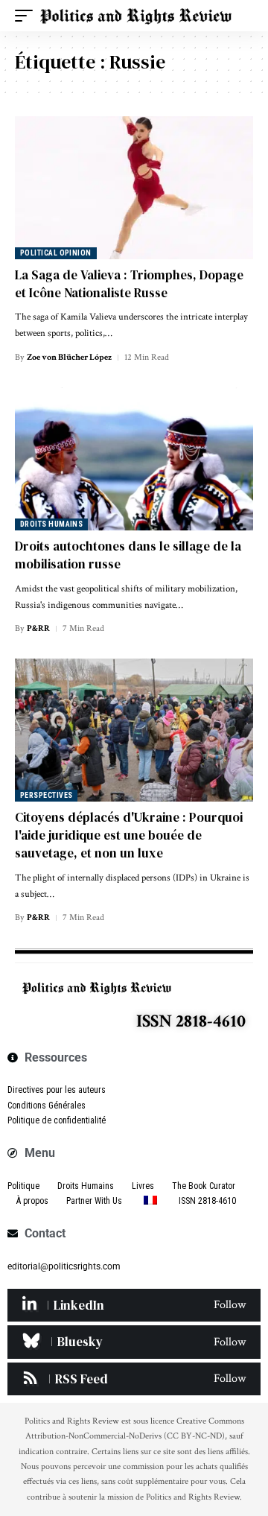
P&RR (38, 628)
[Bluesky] (134, 1341)
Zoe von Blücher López (69, 357)
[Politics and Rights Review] (136, 15)
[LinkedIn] (134, 1305)
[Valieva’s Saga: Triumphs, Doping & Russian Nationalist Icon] (134, 187)
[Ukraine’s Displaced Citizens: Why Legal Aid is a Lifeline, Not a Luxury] (134, 730)
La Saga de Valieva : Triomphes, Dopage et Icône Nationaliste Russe (129, 284)
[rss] (134, 1379)
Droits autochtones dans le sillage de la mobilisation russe (128, 555)
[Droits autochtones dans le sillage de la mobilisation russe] (134, 458)
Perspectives (46, 795)
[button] (27, 15)
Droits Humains (51, 524)
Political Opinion (56, 253)
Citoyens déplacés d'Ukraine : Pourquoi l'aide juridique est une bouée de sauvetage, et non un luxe (129, 835)
